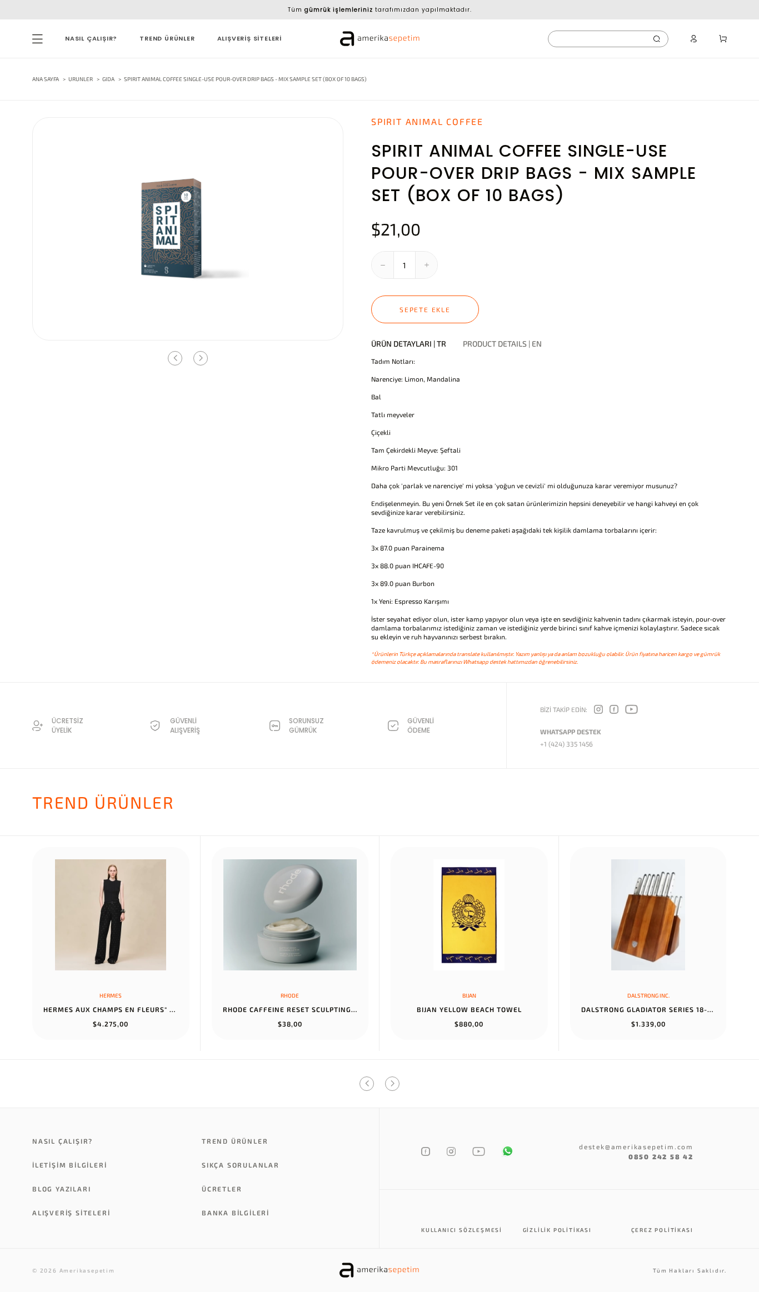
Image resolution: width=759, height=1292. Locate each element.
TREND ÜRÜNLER (166, 38)
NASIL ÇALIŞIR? (91, 38)
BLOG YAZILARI (61, 1189)
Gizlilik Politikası (557, 1229)
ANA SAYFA (45, 79)
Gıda (109, 79)
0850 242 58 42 (660, 1156)
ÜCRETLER (222, 1189)
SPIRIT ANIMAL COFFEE (427, 121)
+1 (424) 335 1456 (566, 743)
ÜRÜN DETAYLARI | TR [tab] (408, 344)
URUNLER (80, 79)
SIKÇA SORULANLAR (240, 1165)
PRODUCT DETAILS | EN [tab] (502, 344)
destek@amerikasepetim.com (636, 1146)
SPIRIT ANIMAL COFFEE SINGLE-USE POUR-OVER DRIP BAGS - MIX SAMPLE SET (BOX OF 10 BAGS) (245, 79)
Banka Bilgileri (235, 1212)
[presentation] (175, 358)
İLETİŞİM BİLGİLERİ (69, 1165)
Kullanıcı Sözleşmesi (461, 1229)
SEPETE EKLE (425, 309)
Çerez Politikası (662, 1229)
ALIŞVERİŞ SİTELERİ (249, 38)
